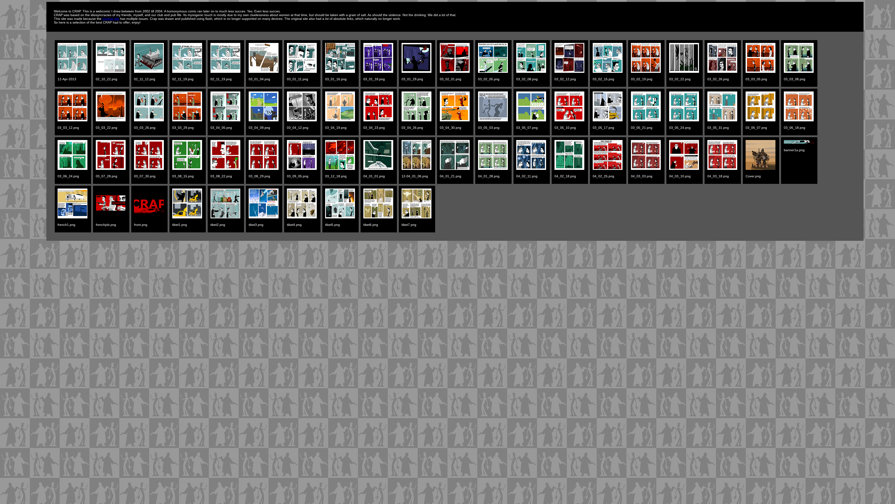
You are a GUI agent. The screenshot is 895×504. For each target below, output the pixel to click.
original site (110, 19)
